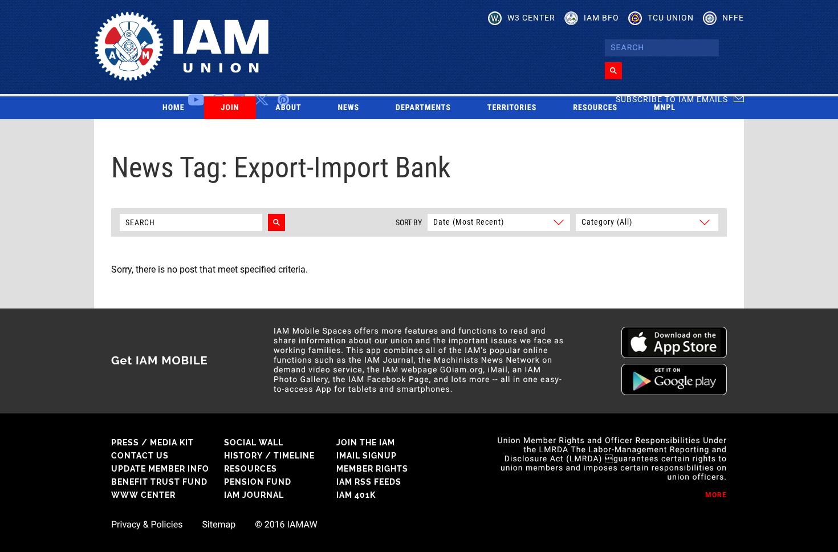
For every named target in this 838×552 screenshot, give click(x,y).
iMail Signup (366, 455)
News (349, 107)
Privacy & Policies (146, 524)
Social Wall (253, 442)
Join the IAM (365, 442)
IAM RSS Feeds (368, 481)
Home (173, 107)
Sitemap (218, 524)
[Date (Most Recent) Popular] (498, 221)
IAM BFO (601, 17)
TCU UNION (671, 17)
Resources (595, 107)
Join (230, 107)
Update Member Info (160, 468)
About (288, 107)
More (716, 495)
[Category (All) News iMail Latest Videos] (645, 221)
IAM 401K (356, 495)
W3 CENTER (531, 17)
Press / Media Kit (152, 442)
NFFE (733, 17)
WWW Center (143, 495)
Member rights (372, 468)
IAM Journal (254, 495)
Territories (511, 107)
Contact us (140, 455)
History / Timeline (269, 455)
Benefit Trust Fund (159, 481)
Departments (423, 107)
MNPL (665, 107)
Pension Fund (257, 481)
